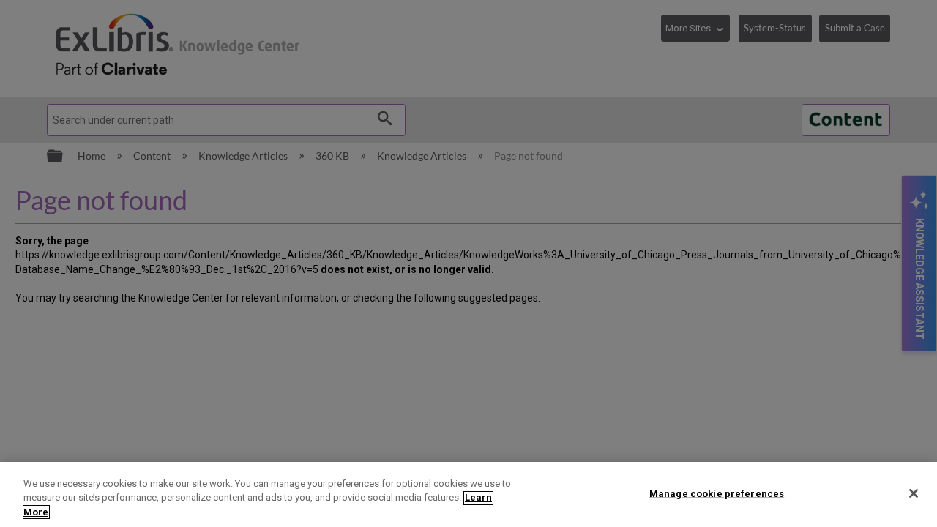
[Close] (913, 493)
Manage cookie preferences (716, 492)
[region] (468, 494)
